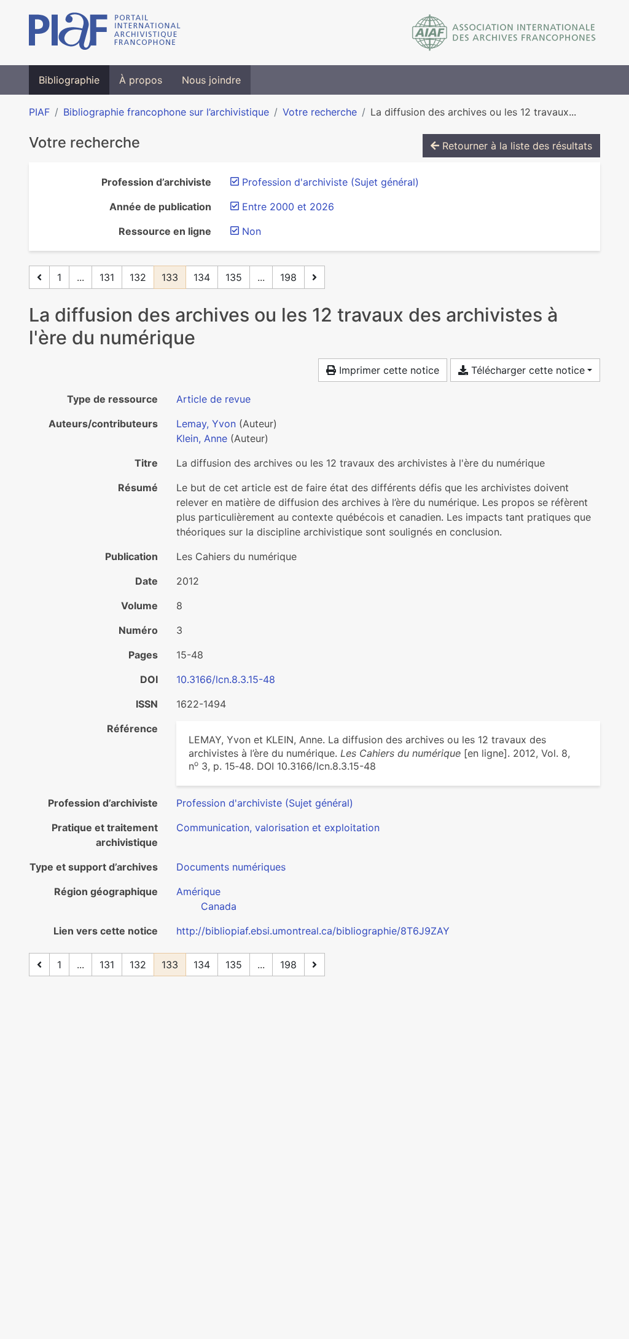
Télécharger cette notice (526, 370)
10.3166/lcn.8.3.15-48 (225, 679)
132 (138, 277)
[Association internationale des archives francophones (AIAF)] (504, 32)
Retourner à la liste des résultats (515, 146)
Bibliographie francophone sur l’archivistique (166, 112)
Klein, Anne (201, 438)
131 (107, 277)
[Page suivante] (314, 277)
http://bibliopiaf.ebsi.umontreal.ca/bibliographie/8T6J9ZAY (313, 931)
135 (233, 277)
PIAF (39, 112)
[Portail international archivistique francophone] (105, 32)
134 (201, 277)
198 (288, 277)
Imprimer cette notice (387, 370)
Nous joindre (211, 80)
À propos (140, 80)
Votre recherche (320, 112)
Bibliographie (69, 80)
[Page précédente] (39, 277)
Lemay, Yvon (206, 423)
